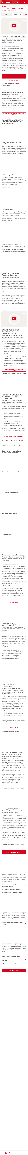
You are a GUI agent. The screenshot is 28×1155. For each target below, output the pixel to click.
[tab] (6, 14)
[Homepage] (8, 2)
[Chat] (9, 1153)
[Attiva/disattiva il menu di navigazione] (2, 2)
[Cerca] (24, 2)
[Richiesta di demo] (6, 1153)
